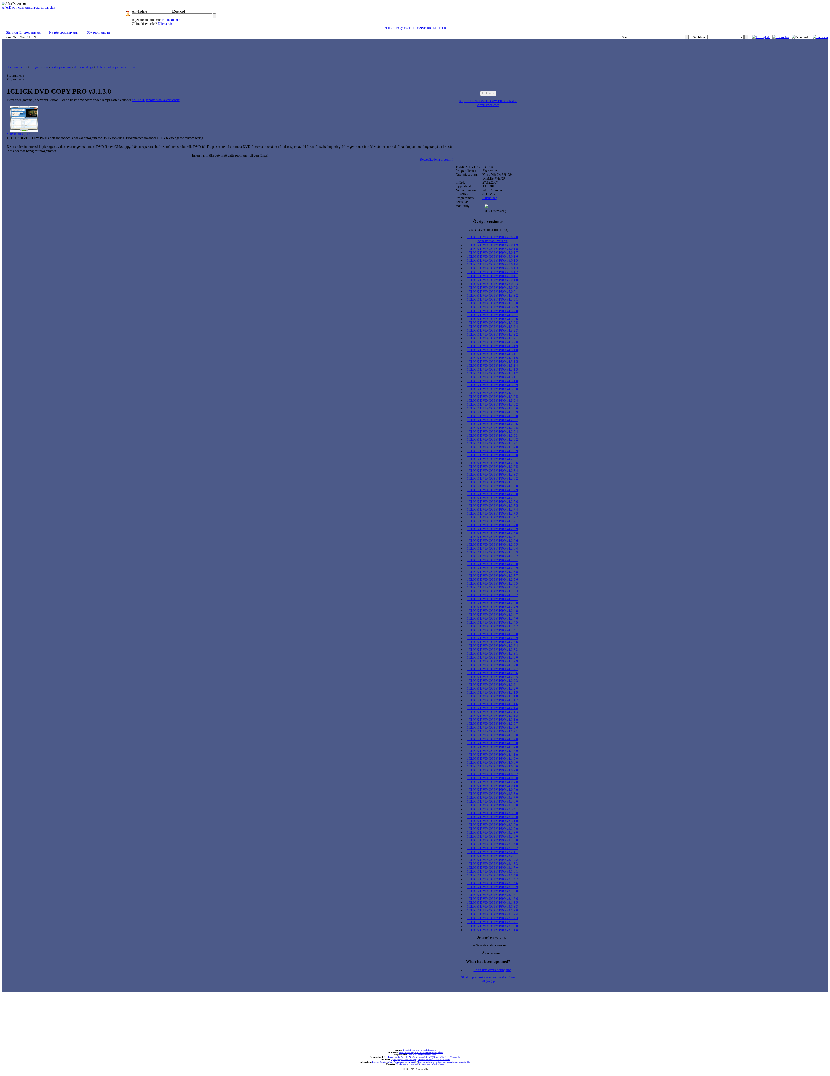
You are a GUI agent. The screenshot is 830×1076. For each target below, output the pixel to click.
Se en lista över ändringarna (492, 970)
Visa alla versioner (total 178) (488, 230)
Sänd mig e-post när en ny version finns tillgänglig (488, 979)
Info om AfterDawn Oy (382, 1062)
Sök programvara (98, 32)
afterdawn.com (17, 67)
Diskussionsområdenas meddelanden (434, 1059)
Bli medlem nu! (172, 20)
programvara (39, 67)
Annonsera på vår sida (40, 7)
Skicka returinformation (406, 1064)
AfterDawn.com (13, 7)
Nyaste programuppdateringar (403, 1059)
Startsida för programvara (23, 32)
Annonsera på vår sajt (404, 1062)
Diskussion (439, 28)
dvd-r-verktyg (83, 67)
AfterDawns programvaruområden (421, 1055)
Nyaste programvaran (63, 32)
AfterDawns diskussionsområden (428, 1052)
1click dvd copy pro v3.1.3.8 (116, 67)
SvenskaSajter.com (411, 1050)
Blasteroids (455, 1057)
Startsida (389, 28)
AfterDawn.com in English (395, 1057)
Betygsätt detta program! (436, 159)
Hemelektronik (422, 28)
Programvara (403, 28)
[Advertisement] (415, 51)
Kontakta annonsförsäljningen (431, 1064)
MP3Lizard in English (438, 1057)
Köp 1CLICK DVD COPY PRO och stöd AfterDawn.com (488, 103)
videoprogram (61, 67)
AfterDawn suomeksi (418, 1057)
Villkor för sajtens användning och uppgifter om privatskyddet (443, 1062)
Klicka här (165, 24)
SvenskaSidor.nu (428, 1050)
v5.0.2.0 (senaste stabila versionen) (156, 100)
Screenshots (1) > (18, 134)
